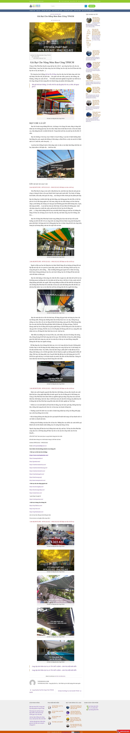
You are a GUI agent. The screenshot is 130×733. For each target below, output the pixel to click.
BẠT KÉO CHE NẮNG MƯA (96, 1)
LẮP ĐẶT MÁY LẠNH (46, 10)
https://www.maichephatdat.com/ (38, 455)
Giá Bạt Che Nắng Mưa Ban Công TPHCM (40, 55)
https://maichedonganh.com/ (36, 474)
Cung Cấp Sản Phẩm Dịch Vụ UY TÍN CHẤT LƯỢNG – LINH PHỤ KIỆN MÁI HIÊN (54, 666)
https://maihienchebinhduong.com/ (38, 467)
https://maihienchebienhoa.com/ (37, 464)
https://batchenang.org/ (35, 477)
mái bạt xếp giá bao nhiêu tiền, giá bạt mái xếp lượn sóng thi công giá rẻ (96, 65)
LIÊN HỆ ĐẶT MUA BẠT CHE (39, 58)
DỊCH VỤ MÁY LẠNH (65, 1)
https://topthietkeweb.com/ (36, 512)
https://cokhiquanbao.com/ (36, 499)
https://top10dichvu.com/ (35, 505)
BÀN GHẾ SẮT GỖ (73, 1)
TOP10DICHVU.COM (56, 20)
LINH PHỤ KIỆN (77, 10)
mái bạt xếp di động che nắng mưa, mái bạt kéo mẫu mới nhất (96, 53)
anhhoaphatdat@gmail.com (40, 446)
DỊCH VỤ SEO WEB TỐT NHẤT (84, 1)
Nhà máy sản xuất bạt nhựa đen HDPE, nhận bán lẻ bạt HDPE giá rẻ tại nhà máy (96, 32)
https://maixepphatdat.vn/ (36, 458)
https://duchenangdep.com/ (36, 486)
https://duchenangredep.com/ (37, 490)
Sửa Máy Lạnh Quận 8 (57, 721)
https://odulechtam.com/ (35, 493)
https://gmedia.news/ (34, 461)
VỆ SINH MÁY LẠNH (68, 10)
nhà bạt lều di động (50, 74)
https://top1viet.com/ (34, 508)
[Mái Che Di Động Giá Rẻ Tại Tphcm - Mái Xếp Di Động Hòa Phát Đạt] (39, 6)
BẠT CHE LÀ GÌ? (35, 56)
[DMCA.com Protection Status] (75, 732)
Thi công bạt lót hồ (66, 732)
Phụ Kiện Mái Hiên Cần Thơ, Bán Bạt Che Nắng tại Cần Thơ (96, 103)
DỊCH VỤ (38, 10)
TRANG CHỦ (32, 10)
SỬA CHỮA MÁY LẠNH (57, 10)
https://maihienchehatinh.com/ (37, 471)
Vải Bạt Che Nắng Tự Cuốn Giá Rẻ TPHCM (69, 691)
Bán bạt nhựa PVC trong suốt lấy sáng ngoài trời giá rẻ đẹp (36, 707)
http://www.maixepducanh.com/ (37, 480)
